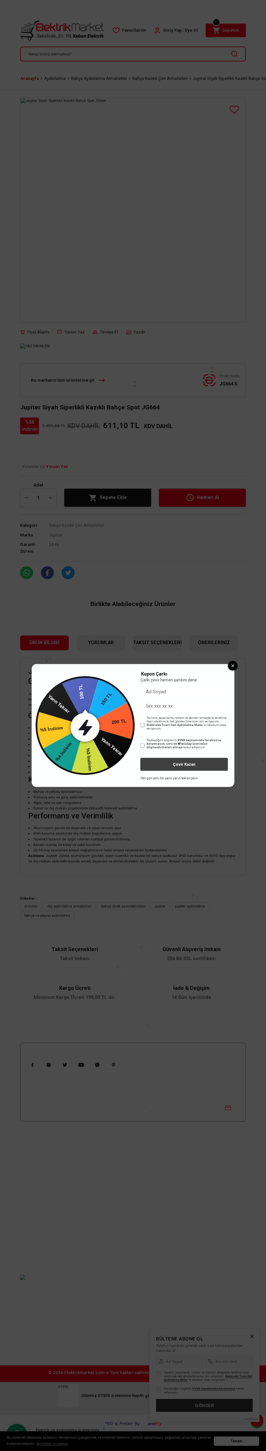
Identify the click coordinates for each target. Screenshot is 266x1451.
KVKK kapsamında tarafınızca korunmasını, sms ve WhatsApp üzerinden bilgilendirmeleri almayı (184, 744)
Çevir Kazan (184, 764)
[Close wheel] (233, 665)
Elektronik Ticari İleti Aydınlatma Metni (175, 725)
